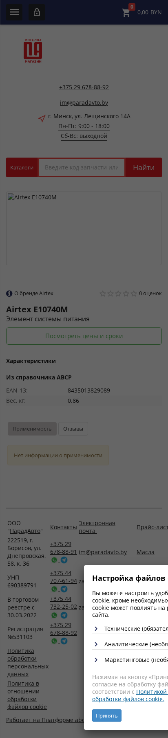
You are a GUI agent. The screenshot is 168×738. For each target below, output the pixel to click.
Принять (107, 715)
